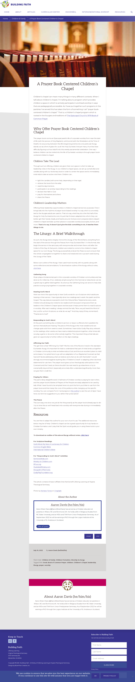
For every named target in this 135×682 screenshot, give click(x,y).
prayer (41, 565)
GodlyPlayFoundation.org (43, 473)
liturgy (36, 565)
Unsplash (57, 491)
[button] (131, 12)
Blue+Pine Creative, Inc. (22, 665)
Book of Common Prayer (57, 562)
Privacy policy (109, 676)
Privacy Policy (94, 669)
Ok (95, 676)
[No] (133, 676)
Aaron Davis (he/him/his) (67, 505)
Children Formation (63, 560)
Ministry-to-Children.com (43, 461)
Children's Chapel (80, 562)
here (87, 435)
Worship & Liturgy (78, 560)
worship (47, 565)
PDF (98, 536)
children (70, 562)
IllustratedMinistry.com (42, 467)
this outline (75, 391)
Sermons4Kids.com (41, 459)
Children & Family (48, 560)
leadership (92, 562)
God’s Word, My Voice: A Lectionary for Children (51, 444)
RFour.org (37, 464)
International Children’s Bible (44, 450)
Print (88, 536)
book (45, 562)
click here (37, 268)
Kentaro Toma (46, 491)
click (83, 435)
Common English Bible (42, 447)
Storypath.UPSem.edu (42, 470)
